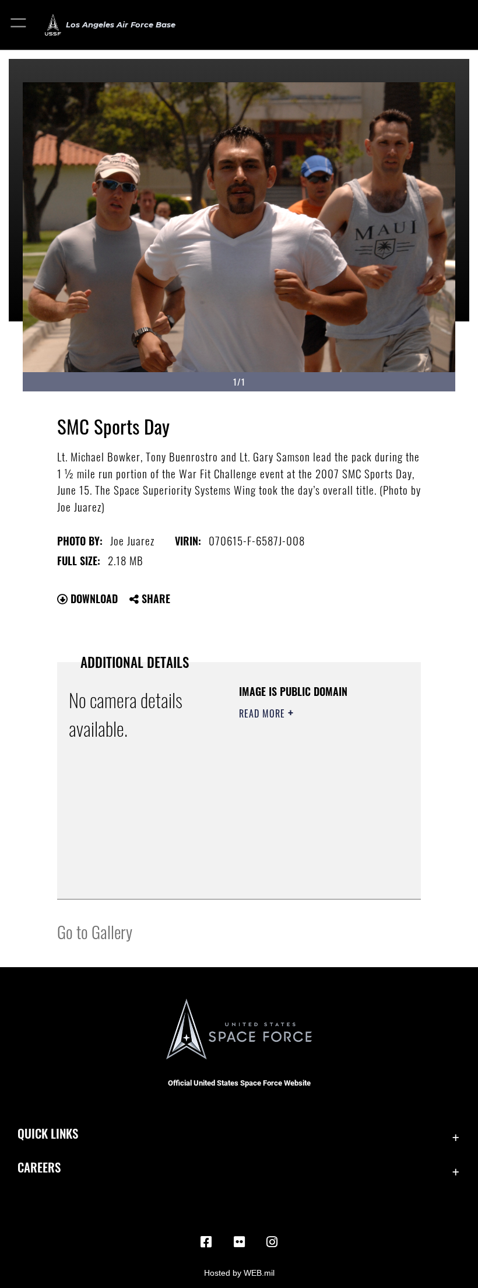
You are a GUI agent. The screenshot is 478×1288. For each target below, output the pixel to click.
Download (93, 598)
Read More (263, 713)
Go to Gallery (94, 931)
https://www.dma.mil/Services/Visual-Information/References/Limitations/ (310, 877)
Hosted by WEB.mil (239, 1273)
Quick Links (47, 1133)
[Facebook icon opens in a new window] (206, 1242)
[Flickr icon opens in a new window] (239, 1242)
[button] (19, 25)
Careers (39, 1167)
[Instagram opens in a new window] (271, 1242)
